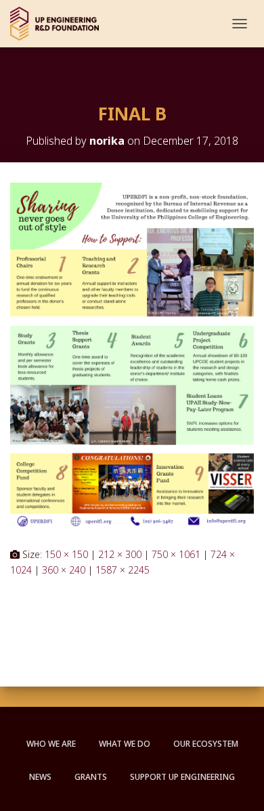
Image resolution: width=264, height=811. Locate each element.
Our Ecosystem (205, 743)
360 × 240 (63, 569)
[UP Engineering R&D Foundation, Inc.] (59, 24)
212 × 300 (119, 554)
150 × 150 (66, 554)
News (40, 777)
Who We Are (51, 743)
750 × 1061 (176, 554)
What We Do (124, 743)
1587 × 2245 (122, 569)
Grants (90, 777)
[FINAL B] (132, 353)
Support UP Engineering (182, 777)
